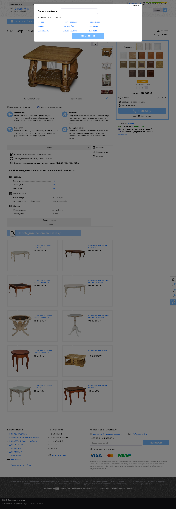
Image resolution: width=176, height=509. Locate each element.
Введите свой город (48, 11)
